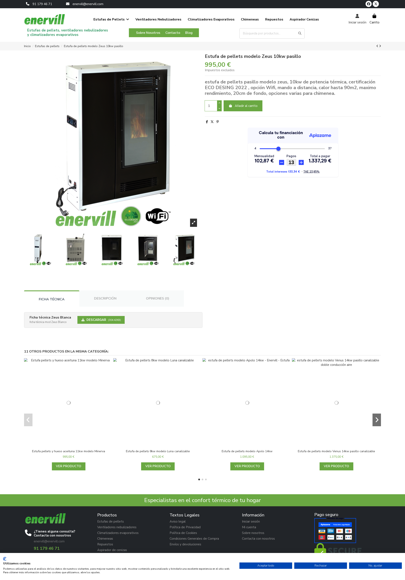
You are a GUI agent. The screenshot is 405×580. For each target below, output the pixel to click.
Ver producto (68, 466)
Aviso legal (178, 521)
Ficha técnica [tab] (52, 299)
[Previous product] (377, 46)
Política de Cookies (183, 533)
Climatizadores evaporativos (118, 533)
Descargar (103, 320)
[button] (199, 479)
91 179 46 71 (42, 4)
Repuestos (105, 544)
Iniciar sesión (251, 521)
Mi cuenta (249, 527)
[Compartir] (207, 122)
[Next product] (380, 46)
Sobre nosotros (253, 533)
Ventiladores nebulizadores (116, 527)
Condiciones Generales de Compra (194, 538)
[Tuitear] (212, 122)
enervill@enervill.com (88, 4)
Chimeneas (105, 538)
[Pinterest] (217, 122)
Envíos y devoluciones (185, 544)
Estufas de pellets (110, 521)
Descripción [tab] (105, 298)
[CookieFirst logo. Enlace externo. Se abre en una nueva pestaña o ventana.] (4, 559)
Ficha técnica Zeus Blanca (50, 317)
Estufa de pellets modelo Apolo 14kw (247, 451)
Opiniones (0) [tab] (157, 298)
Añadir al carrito (246, 106)
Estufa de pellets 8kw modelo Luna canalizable (158, 451)
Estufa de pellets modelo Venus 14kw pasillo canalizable (336, 451)
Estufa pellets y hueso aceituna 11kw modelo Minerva (68, 451)
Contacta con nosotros (258, 538)
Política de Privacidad (185, 527)
